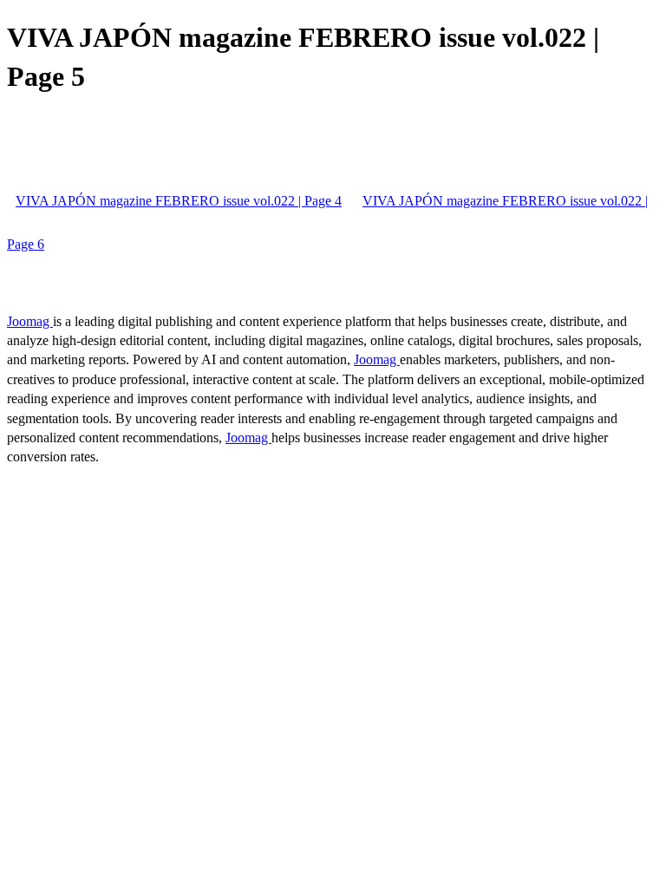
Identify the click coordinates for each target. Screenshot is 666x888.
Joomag (30, 321)
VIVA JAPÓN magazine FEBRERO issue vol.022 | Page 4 (179, 200)
